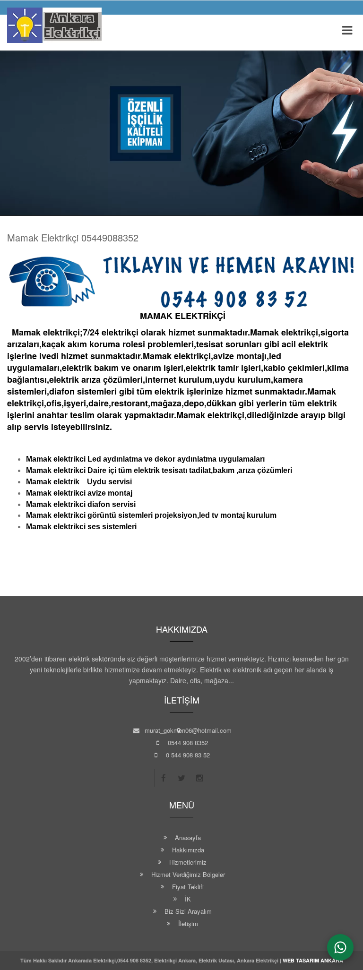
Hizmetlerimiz (188, 862)
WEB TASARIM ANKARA (313, 960)
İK (188, 898)
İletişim (188, 923)
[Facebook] (163, 778)
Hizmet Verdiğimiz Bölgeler (188, 874)
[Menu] (347, 30)
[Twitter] (181, 778)
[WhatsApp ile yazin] (340, 947)
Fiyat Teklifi (188, 886)
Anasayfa (188, 837)
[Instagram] (199, 778)
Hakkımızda (188, 849)
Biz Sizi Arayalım (188, 911)
